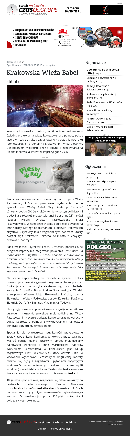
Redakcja (71, 422)
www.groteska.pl (67, 373)
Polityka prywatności (61, 428)
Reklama (58, 422)
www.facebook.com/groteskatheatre (30, 388)
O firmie (42, 428)
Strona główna (42, 422)
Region (20, 61)
